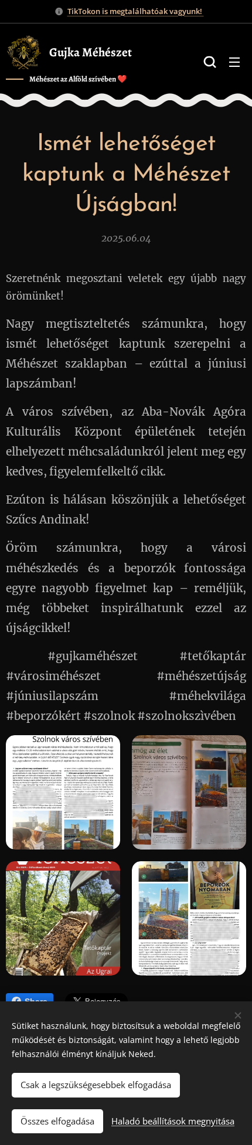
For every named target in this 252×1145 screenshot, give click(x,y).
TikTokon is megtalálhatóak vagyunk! (135, 11)
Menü (234, 61)
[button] (210, 61)
